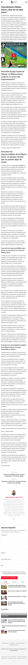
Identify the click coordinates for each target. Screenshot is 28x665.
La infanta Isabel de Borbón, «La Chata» (17, 596)
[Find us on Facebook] (13, 661)
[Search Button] (26, 2)
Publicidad (12, 643)
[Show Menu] (1, 2)
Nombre (3, 553)
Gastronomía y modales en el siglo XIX (17, 591)
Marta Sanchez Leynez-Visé (14, 497)
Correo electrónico (6, 559)
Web (2, 565)
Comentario (4, 535)
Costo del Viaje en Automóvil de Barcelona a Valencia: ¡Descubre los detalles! (16, 603)
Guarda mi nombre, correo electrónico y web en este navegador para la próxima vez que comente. (14, 572)
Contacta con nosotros (14, 644)
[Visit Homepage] (14, 2)
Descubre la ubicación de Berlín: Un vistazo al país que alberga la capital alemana (16, 621)
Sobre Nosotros (5, 643)
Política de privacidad (20, 643)
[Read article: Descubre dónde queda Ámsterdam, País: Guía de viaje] (4, 632)
